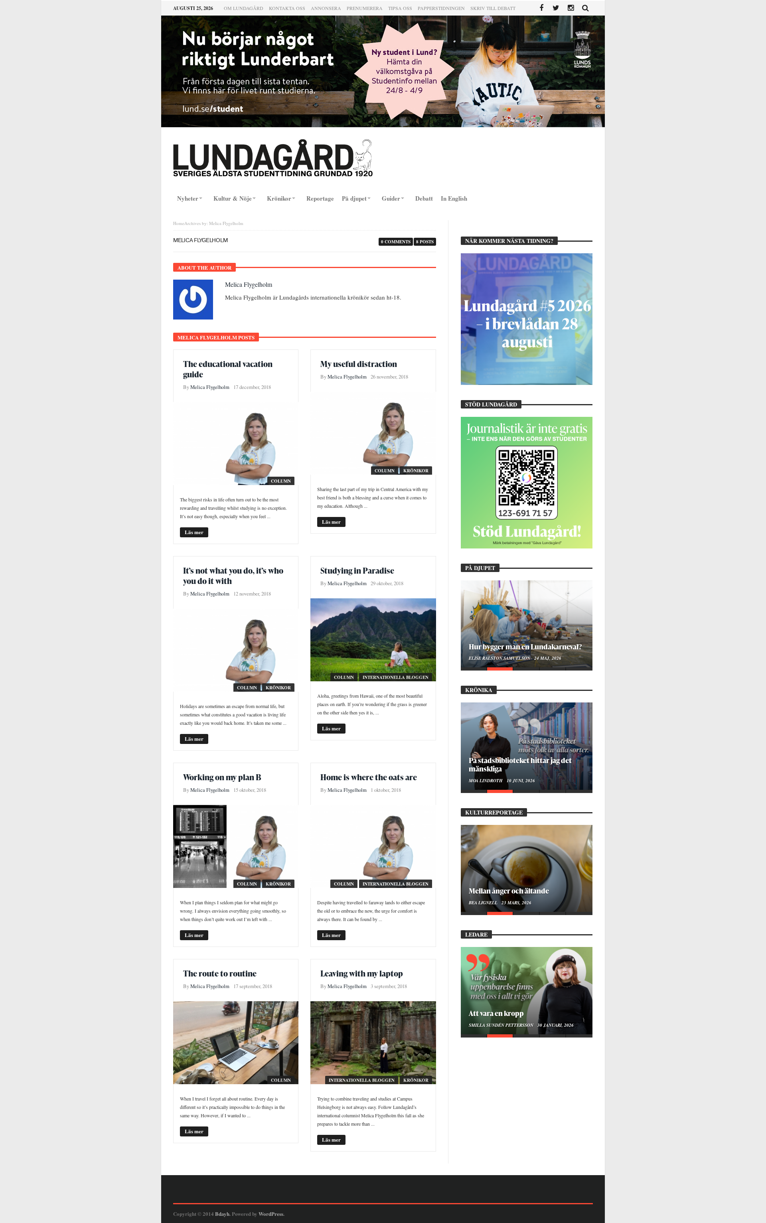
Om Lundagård (243, 8)
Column (281, 481)
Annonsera (326, 8)
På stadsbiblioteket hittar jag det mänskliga (520, 764)
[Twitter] (556, 8)
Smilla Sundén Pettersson (502, 1025)
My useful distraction (358, 363)
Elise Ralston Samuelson (500, 658)
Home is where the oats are (368, 777)
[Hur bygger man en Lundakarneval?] (526, 623)
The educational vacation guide (227, 369)
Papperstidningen (441, 8)
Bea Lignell (484, 902)
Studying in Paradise (357, 570)
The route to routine (220, 973)
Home (178, 223)
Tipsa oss (400, 8)
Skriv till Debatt (492, 8)
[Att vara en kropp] (526, 990)
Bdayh (222, 1213)
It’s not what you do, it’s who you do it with (233, 575)
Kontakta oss (287, 8)
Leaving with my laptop (361, 973)
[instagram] (570, 8)
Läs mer (194, 532)
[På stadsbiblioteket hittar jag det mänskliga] (526, 745)
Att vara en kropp (496, 1013)
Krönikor (415, 471)
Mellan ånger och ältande (509, 891)
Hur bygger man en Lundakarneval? (525, 646)
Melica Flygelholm (248, 284)
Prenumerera (365, 8)
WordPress (271, 1213)
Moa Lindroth (486, 780)
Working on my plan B (222, 777)
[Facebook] (541, 8)
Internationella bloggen (395, 677)
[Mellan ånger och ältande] (526, 868)
